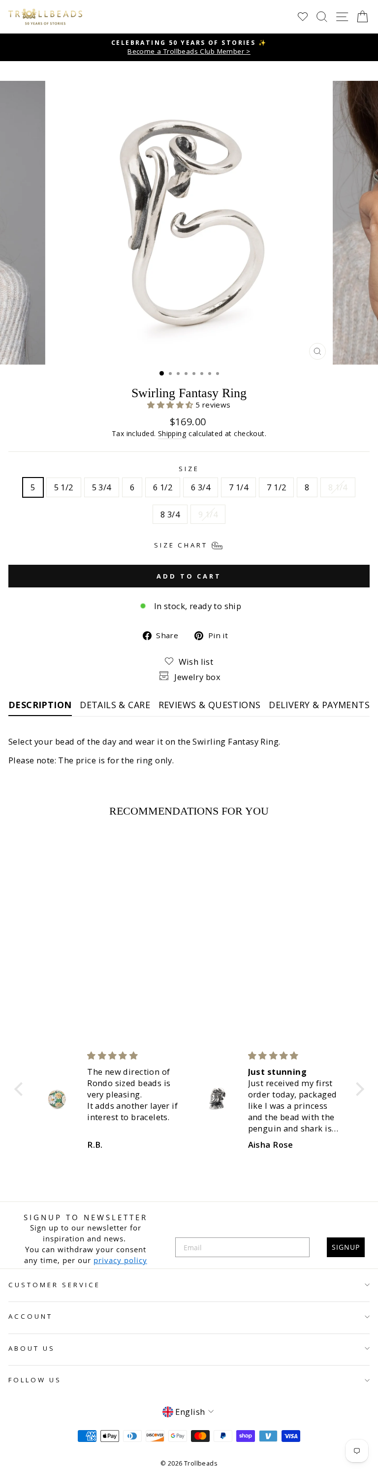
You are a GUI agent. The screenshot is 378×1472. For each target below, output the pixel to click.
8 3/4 (170, 514)
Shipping (172, 433)
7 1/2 (276, 487)
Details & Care (115, 705)
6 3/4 (200, 487)
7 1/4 (238, 487)
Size (189, 468)
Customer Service (54, 1284)
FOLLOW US (35, 1379)
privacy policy (120, 1260)
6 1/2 (162, 487)
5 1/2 (63, 487)
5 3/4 (101, 487)
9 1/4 (208, 514)
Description (40, 705)
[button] (171, 405)
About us (31, 1348)
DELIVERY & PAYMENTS (319, 705)
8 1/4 (337, 487)
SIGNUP (346, 1247)
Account (30, 1316)
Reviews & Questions (209, 705)
